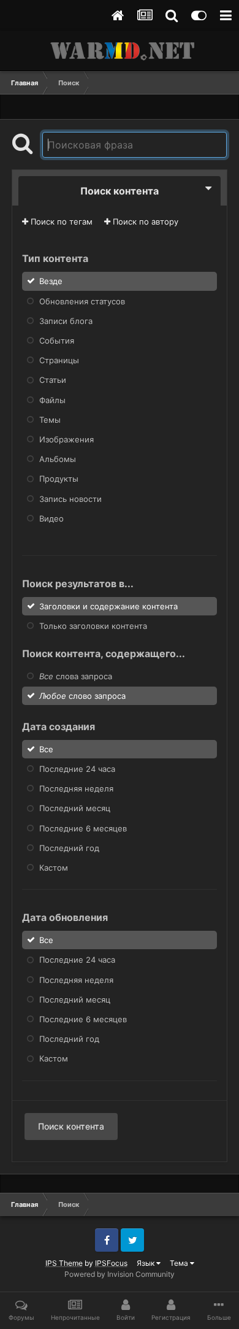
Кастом (53, 868)
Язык (146, 1263)
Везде (51, 281)
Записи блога (66, 321)
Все (46, 749)
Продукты (58, 478)
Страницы (59, 360)
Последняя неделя (76, 788)
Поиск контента (71, 1126)
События (56, 340)
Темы (50, 420)
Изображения (66, 439)
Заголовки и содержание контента (108, 606)
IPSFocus (111, 1263)
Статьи (52, 380)
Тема (180, 1263)
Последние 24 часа (77, 769)
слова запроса (75, 676)
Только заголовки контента (93, 625)
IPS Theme (64, 1263)
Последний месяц (74, 808)
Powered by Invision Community (119, 1274)
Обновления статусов (82, 301)
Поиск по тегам (60, 221)
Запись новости (70, 498)
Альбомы (57, 459)
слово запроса (82, 696)
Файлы (52, 399)
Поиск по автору (144, 221)
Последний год (69, 848)
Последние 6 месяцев (83, 828)
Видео (51, 518)
